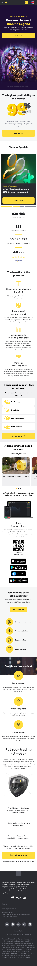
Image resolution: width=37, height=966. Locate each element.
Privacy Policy (18, 931)
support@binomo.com (9, 909)
